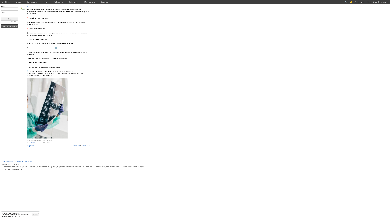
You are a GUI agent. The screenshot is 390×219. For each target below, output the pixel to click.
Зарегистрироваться (10, 26)
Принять (35, 215)
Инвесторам (19, 161)
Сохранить (30, 146)
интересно (76, 146)
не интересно (85, 146)
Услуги (45, 2)
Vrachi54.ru (6, 2)
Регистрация (383, 2)
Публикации (58, 2)
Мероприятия (89, 2)
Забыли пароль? (14, 21)
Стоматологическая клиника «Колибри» (40, 7)
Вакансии (104, 2)
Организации (32, 2)
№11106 (32, 143)
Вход (375, 2)
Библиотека (73, 2)
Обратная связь (7, 161)
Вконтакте (28, 161)
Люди (18, 2)
